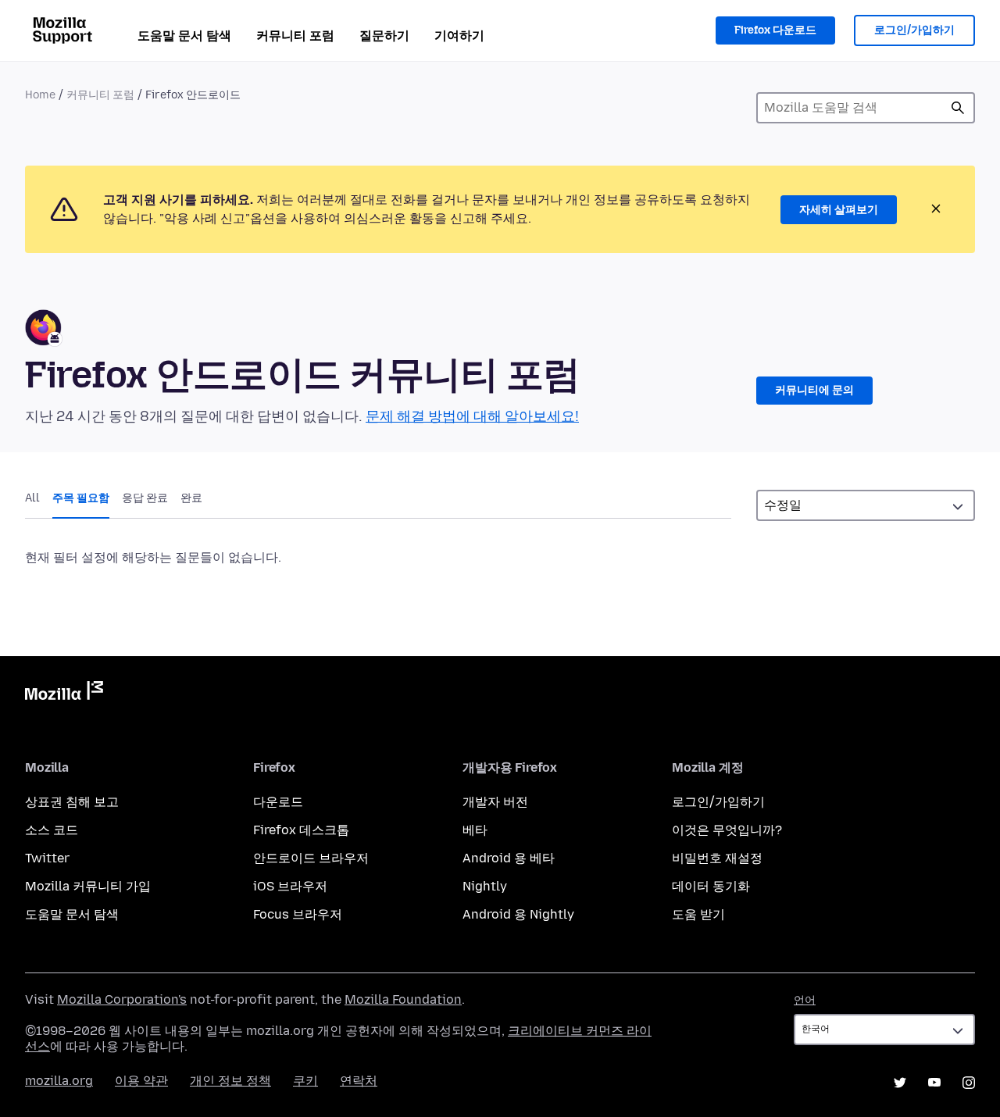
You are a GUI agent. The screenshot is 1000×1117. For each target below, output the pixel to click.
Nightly (484, 886)
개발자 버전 (495, 801)
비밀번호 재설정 (717, 858)
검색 (957, 107)
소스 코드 (51, 830)
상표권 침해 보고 (72, 801)
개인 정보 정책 (230, 1080)
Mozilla (64, 693)
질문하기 (384, 35)
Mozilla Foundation (403, 999)
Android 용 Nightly (518, 914)
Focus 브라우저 (297, 914)
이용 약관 (141, 1080)
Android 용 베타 (508, 858)
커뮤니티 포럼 (295, 35)
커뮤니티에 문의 (814, 390)
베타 (475, 830)
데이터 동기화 (711, 886)
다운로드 (278, 801)
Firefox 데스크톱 (301, 830)
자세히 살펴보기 (838, 209)
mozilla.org (59, 1080)
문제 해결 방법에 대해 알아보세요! (472, 416)
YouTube (934, 1082)
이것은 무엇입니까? (727, 830)
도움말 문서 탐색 (184, 35)
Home (40, 95)
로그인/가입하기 (914, 30)
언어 (805, 1000)
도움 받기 (698, 914)
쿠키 (305, 1080)
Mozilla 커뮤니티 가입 (88, 886)
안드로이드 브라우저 (311, 858)
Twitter (47, 858)
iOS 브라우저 (290, 886)
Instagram (968, 1082)
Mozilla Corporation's (122, 999)
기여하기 (459, 35)
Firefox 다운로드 (775, 30)
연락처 (358, 1080)
